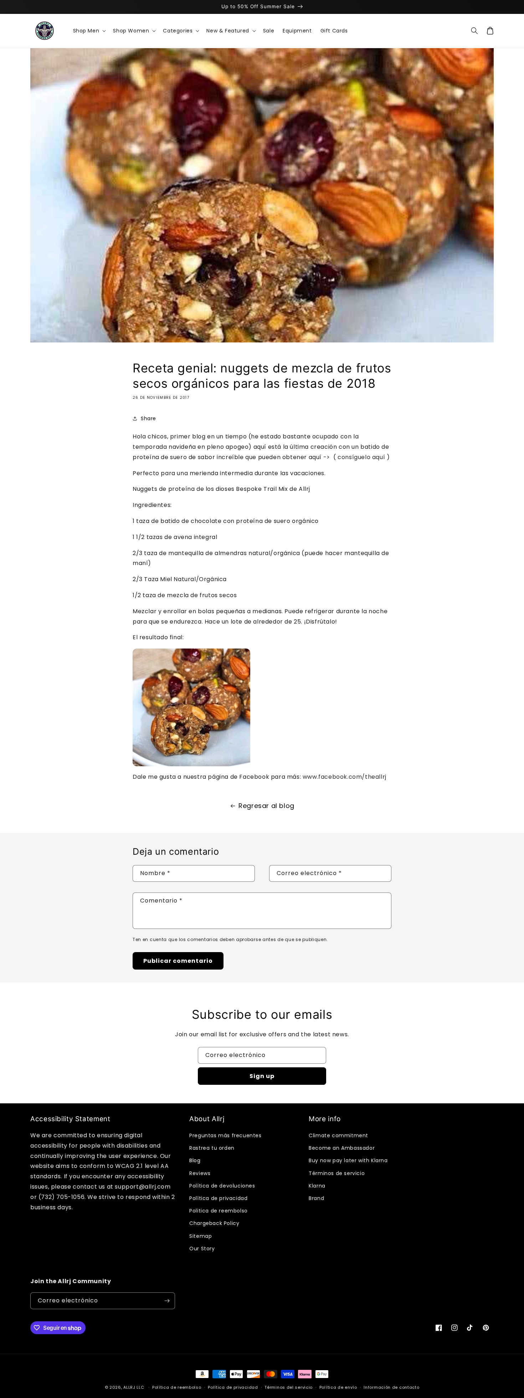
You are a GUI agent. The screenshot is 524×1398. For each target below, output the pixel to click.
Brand (316, 1198)
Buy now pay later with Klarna (348, 1160)
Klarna (317, 1185)
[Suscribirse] (167, 1300)
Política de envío (338, 1387)
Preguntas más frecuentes (225, 1135)
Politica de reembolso (218, 1210)
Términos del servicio (288, 1387)
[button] (89, 30)
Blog (194, 1160)
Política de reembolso (176, 1387)
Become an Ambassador (342, 1148)
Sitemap (200, 1236)
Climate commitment (338, 1135)
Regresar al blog (266, 805)
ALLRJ (129, 1387)
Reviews (199, 1173)
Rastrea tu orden (212, 1148)
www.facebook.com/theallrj (344, 777)
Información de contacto (391, 1387)
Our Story (202, 1248)
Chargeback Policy (214, 1223)
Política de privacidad (218, 1198)
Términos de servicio (337, 1173)
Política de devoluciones (222, 1185)
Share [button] (148, 418)
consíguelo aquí (361, 457)
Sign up (262, 1076)
